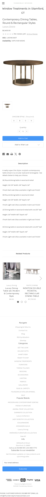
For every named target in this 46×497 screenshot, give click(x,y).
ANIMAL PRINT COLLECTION (23, 409)
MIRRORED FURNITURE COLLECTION (23, 433)
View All (23, 436)
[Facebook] (3, 154)
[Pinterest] (20, 154)
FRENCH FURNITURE (23, 406)
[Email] (7, 154)
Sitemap (23, 341)
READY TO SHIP (23, 358)
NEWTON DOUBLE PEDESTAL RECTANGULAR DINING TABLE (32, 292)
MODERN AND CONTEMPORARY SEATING (23, 402)
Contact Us (23, 330)
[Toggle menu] (3, 3)
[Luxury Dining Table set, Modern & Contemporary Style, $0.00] (11, 271)
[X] (16, 154)
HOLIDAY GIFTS (23, 351)
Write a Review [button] (32, 34)
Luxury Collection (23, 416)
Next (40, 278)
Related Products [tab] (23, 254)
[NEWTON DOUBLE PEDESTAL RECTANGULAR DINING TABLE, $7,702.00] (32, 271)
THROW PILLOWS (23, 368)
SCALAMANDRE (23, 423)
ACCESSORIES (23, 375)
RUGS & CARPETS (23, 388)
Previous (3, 278)
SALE (23, 395)
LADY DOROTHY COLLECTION (23, 419)
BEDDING (23, 371)
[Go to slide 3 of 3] (25, 302)
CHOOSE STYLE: (23, 117)
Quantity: (23, 127)
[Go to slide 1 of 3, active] (18, 302)
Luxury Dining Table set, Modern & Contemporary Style (11, 292)
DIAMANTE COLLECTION (23, 413)
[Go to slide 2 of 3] (22, 302)
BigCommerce (26, 484)
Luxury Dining (23, 429)
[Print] (11, 154)
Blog (23, 334)
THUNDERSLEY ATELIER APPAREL (23, 392)
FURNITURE (23, 365)
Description (23, 163)
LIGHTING (23, 378)
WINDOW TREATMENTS (23, 361)
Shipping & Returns (23, 327)
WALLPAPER (23, 385)
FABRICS (23, 382)
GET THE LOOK (23, 348)
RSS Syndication (23, 337)
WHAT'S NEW (23, 354)
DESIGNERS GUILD (23, 426)
